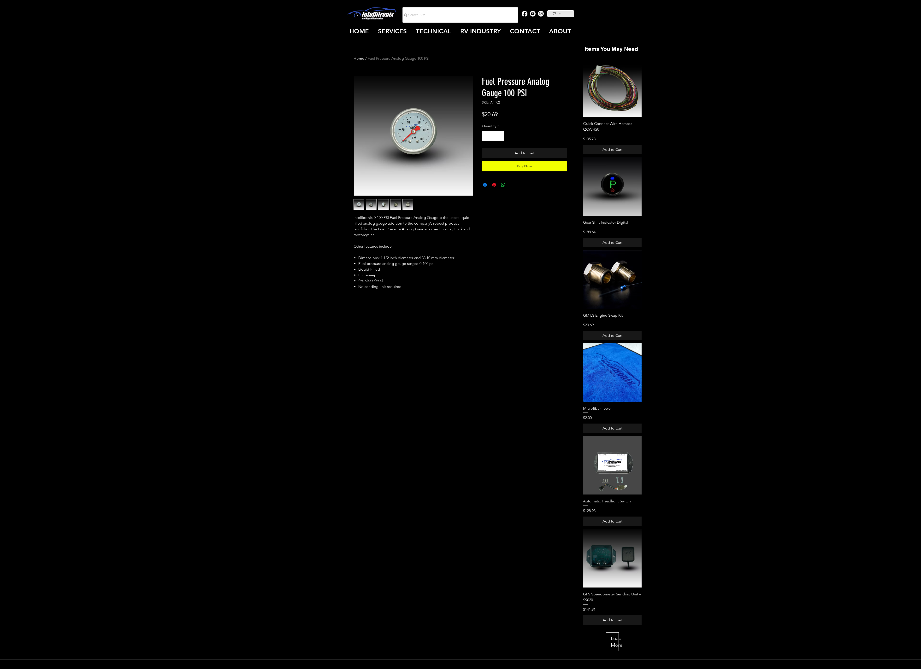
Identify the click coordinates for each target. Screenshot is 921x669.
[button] (560, 13)
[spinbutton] (492, 135)
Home (359, 58)
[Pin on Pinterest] (494, 185)
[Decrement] (486, 135)
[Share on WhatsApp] (503, 185)
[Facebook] (524, 14)
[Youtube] (533, 14)
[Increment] (499, 135)
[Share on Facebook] (485, 185)
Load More (615, 641)
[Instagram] (541, 14)
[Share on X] (512, 185)
